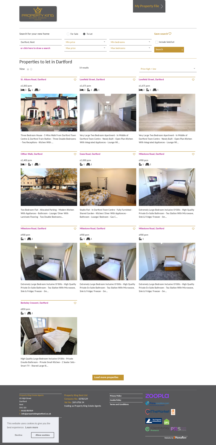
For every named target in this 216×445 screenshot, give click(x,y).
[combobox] (40, 42)
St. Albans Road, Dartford (33, 79)
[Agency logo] (37, 13)
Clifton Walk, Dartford (31, 154)
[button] (149, 6)
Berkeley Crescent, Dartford (34, 303)
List (28, 69)
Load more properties (106, 377)
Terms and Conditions (119, 404)
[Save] (75, 80)
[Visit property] (49, 114)
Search (159, 49)
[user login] (185, 7)
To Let (89, 34)
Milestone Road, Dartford (151, 154)
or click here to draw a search (35, 48)
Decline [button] (18, 435)
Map (31, 69)
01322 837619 (27, 411)
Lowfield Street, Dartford (92, 79)
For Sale (74, 34)
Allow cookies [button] (43, 435)
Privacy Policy (116, 396)
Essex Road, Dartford (90, 154)
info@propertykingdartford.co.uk (36, 414)
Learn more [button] (31, 427)
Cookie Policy (115, 400)
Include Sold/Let (166, 42)
